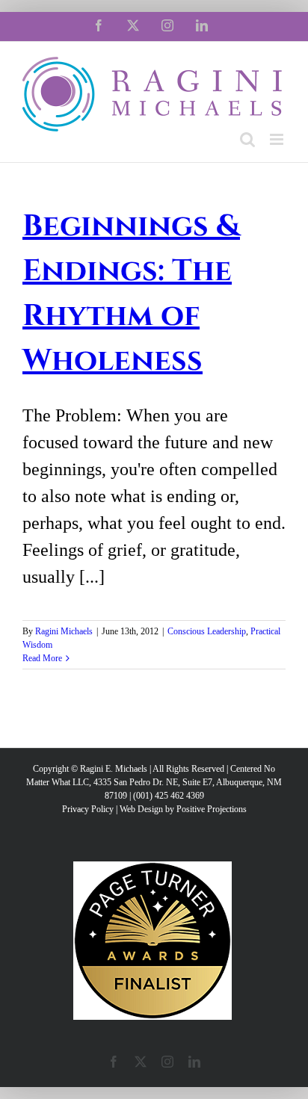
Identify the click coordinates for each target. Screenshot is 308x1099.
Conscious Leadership (206, 631)
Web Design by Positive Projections (183, 809)
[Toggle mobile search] (247, 139)
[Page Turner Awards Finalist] (152, 868)
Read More (42, 658)
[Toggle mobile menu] (278, 139)
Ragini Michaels (64, 631)
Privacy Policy (88, 809)
